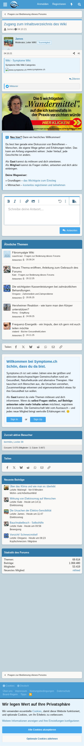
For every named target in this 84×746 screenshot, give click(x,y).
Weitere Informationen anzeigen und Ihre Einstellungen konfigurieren (40, 720)
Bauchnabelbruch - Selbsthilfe (27, 522)
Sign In (14, 419)
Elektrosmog (16, 505)
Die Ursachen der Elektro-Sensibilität (30, 510)
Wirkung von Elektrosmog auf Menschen (33, 498)
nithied (76, 570)
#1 (79, 53)
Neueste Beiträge (14, 479)
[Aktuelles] (71, 4)
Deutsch (24, 685)
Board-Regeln (10, 694)
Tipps (23, 694)
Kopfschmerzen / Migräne (23, 541)
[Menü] (5, 4)
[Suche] (79, 4)
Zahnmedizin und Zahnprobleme (37, 294)
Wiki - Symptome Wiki (18, 60)
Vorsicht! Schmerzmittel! (24, 534)
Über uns (8, 691)
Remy (15, 313)
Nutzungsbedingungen (42, 691)
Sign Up (38, 419)
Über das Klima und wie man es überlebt (32, 486)
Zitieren (76, 78)
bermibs (8, 442)
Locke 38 (18, 442)
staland (15, 331)
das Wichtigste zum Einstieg (39, 180)
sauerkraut (17, 256)
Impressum (21, 691)
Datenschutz (63, 691)
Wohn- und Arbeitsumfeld (23, 493)
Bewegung (15, 529)
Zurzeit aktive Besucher (18, 435)
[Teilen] (73, 53)
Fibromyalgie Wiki (23, 252)
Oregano (16, 294)
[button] (9, 201)
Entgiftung (24, 313)
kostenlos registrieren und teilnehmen (44, 185)
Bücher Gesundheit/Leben (33, 331)
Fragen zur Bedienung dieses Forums (42, 256)
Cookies (9, 685)
